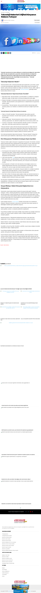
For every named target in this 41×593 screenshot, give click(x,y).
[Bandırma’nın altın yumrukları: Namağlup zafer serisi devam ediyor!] (20, 467)
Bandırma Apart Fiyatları (6, 547)
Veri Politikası (4, 569)
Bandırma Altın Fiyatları (6, 538)
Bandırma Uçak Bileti (6, 548)
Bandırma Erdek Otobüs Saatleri (8, 545)
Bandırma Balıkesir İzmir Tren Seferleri (9, 542)
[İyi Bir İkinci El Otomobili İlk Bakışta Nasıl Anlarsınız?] (30, 296)
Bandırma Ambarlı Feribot (7, 537)
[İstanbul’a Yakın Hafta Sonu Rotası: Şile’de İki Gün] (10, 311)
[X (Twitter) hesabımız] (26, 511)
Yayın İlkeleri (4, 574)
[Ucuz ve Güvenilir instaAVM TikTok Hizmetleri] (30, 311)
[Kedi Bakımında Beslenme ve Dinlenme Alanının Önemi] (20, 333)
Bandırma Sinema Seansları (7, 561)
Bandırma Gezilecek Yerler (7, 558)
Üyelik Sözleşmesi (5, 572)
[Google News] (38, 53)
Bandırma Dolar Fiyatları (6, 540)
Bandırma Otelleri (5, 556)
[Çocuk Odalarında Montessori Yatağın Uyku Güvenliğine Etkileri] (20, 276)
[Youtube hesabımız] (30, 511)
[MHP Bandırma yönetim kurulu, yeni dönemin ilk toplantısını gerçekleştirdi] (20, 418)
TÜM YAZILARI (36, 20)
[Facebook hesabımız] (25, 511)
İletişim (3, 568)
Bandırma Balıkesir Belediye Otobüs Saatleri (10, 550)
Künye (3, 576)
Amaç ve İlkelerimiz (5, 571)
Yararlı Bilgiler (37, 22)
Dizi (13, 157)
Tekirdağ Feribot (5, 534)
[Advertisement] (20, 63)
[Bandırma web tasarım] (20, 10)
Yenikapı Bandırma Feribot (7, 535)
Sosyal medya (15, 201)
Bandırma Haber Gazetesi (9, 20)
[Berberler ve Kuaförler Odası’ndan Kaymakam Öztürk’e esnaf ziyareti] (20, 492)
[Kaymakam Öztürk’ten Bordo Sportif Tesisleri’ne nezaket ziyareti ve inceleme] (20, 442)
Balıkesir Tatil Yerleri (5, 555)
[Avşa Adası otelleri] (20, 587)
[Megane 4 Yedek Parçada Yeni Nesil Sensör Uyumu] (10, 296)
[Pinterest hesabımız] (32, 511)
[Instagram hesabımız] (28, 511)
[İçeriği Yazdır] (10, 53)
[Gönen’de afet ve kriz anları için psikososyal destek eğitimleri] (20, 393)
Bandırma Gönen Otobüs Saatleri (8, 543)
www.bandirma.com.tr (12, 591)
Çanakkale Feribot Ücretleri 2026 (8, 563)
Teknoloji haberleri (25, 89)
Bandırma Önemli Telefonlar (7, 560)
